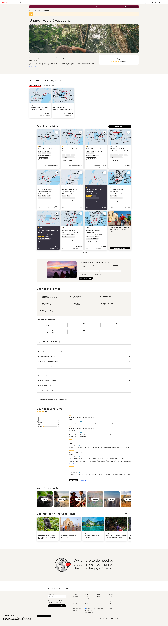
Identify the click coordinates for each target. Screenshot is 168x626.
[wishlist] (149, 2)
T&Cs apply (58, 602)
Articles (99, 71)
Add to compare (44, 158)
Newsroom (99, 605)
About (34, 2)
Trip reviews (92, 71)
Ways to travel (22, 2)
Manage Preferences (44, 619)
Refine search (119, 126)
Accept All (43, 616)
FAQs (87, 71)
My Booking (75, 596)
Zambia (112, 499)
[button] (56, 132)
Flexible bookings (76, 605)
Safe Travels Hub (76, 601)
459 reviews (123, 61)
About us (86, 596)
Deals (29, 2)
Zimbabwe (128, 499)
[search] (139, 2)
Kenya (78, 499)
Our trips (75, 71)
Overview (69, 71)
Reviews (98, 603)
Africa (42, 10)
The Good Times (88, 598)
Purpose (111, 594)
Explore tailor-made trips (119, 248)
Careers (86, 603)
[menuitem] (5, 2)
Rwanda (45, 499)
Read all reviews (73, 480)
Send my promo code (85, 278)
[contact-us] (155, 2)
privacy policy (98, 274)
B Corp (110, 596)
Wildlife (110, 605)
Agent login (75, 610)
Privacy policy (87, 605)
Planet (110, 603)
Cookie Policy (14, 622)
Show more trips (83, 255)
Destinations (13, 2)
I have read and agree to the (91, 274)
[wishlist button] (56, 132)
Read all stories (126, 513)
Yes (62, 588)
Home (30, 10)
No (67, 588)
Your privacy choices (90, 608)
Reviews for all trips (84, 480)
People (110, 601)
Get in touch (99, 596)
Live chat (98, 598)
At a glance (81, 71)
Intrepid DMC (87, 601)
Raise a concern (100, 608)
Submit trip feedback (77, 598)
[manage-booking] (152, 2)
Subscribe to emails (57, 605)
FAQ (97, 601)
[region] (27, 618)
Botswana (95, 499)
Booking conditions (76, 608)
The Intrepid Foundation (114, 598)
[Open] (54, 412)
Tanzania (61, 499)
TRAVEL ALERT (38, 14)
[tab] (35, 85)
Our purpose (78, 574)
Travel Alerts (75, 603)
